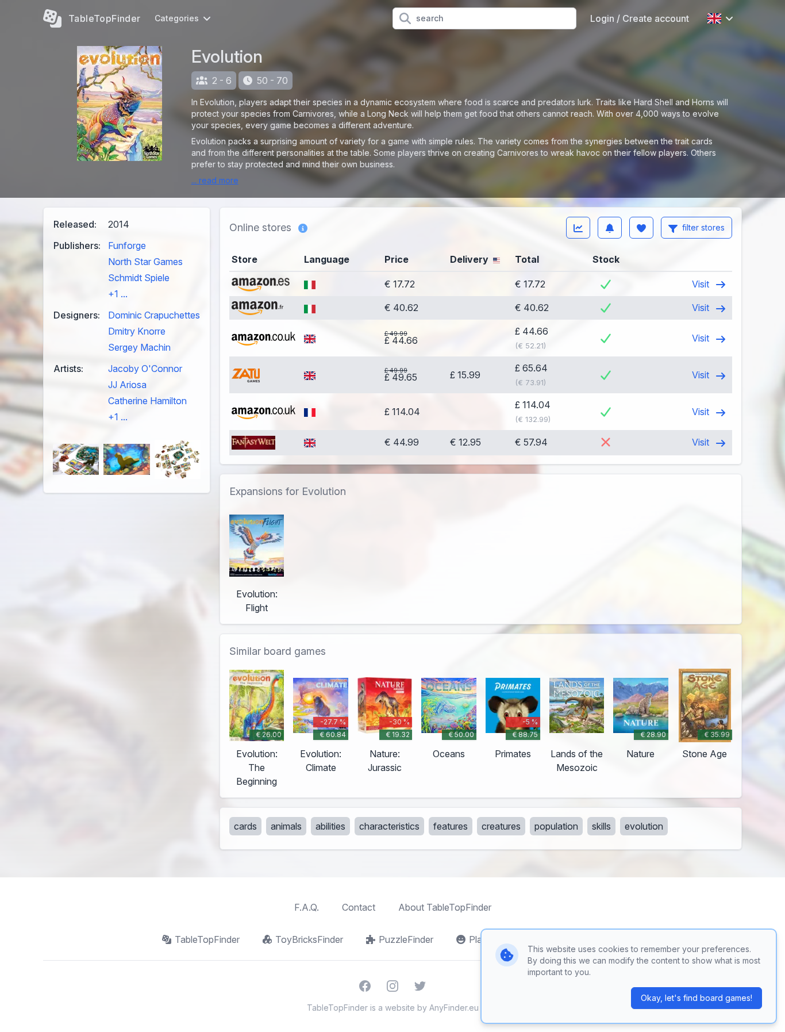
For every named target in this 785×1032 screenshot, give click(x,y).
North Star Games (145, 261)
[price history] (578, 228)
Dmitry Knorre (137, 331)
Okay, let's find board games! (696, 998)
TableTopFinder (207, 939)
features (450, 826)
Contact (358, 907)
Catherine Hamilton (147, 400)
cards (245, 826)
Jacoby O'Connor (145, 368)
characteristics (389, 826)
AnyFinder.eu (454, 1007)
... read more (214, 180)
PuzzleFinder (406, 939)
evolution (644, 826)
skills (601, 826)
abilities (330, 826)
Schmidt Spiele (139, 277)
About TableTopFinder (444, 907)
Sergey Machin (139, 347)
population (556, 826)
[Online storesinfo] (302, 227)
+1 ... (118, 294)
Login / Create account (639, 18)
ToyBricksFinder (309, 939)
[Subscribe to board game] (610, 228)
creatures (501, 826)
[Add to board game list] (641, 228)
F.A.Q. (306, 907)
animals (286, 826)
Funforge (127, 245)
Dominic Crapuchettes (154, 315)
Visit (701, 284)
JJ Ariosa (127, 384)
